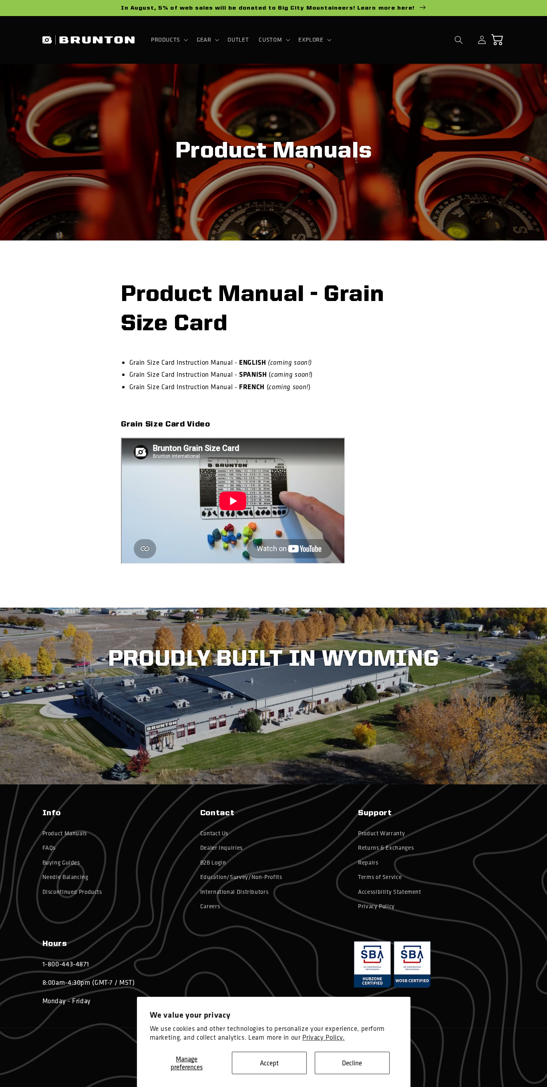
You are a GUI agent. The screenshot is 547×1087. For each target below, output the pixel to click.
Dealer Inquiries (221, 847)
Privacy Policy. (323, 1037)
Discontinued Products (72, 891)
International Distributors (234, 891)
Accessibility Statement (389, 891)
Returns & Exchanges (386, 847)
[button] (168, 39)
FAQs (49, 847)
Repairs (368, 862)
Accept (269, 1063)
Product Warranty (381, 833)
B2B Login (213, 862)
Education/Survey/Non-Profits (241, 877)
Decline (352, 1063)
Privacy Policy (376, 906)
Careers (210, 906)
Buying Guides (61, 862)
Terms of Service (380, 877)
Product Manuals (64, 833)
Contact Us (214, 833)
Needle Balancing (65, 877)
